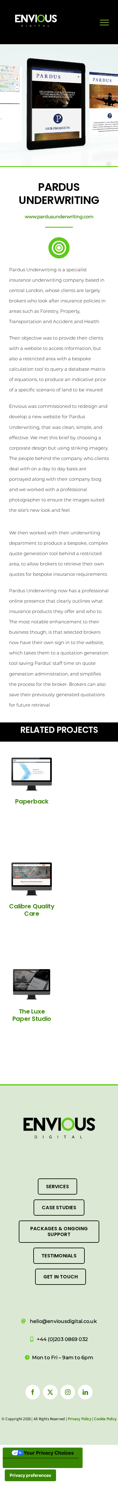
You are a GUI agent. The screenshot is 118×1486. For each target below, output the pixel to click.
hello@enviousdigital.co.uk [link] (63, 1321)
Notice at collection (30, 1463)
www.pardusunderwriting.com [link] (59, 216)
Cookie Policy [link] (105, 1419)
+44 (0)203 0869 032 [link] (62, 1339)
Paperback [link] (31, 801)
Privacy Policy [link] (79, 1419)
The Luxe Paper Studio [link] (31, 1015)
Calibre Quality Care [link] (31, 910)
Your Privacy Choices (49, 1453)
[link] (54, 19)
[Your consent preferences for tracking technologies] (30, 1475)
